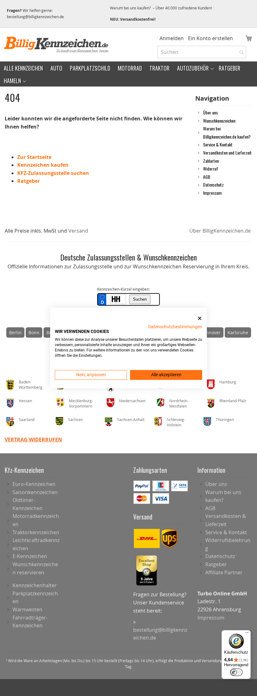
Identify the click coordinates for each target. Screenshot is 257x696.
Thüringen (225, 419)
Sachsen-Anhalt (130, 419)
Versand (78, 230)
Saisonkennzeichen (35, 492)
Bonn (34, 332)
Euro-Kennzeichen (34, 484)
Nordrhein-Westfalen (178, 403)
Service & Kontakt (218, 144)
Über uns (210, 112)
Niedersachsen (132, 400)
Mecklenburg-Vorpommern (81, 403)
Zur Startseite (34, 157)
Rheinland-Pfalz (232, 400)
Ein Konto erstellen (210, 38)
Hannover (210, 332)
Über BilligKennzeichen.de (220, 230)
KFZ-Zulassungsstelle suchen (53, 173)
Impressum (212, 192)
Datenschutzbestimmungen (175, 326)
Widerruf (210, 168)
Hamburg (227, 381)
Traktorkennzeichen (36, 532)
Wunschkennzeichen (219, 120)
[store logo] (56, 44)
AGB (206, 176)
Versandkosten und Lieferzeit (227, 152)
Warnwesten (27, 609)
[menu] (128, 74)
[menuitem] (23, 67)
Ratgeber (28, 180)
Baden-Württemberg (30, 384)
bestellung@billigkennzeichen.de (35, 16)
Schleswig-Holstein (176, 422)
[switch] (236, 672)
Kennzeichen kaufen (43, 164)
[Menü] (247, 634)
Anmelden (172, 38)
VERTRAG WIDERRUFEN (33, 439)
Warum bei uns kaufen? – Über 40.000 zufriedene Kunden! (161, 7)
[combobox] (201, 52)
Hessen (25, 400)
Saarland (26, 419)
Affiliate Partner (224, 572)
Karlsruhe (238, 332)
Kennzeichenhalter (35, 585)
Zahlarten (211, 160)
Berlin (15, 332)
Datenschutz (213, 184)
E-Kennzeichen (30, 556)
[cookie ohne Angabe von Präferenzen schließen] (199, 318)
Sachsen (75, 419)
